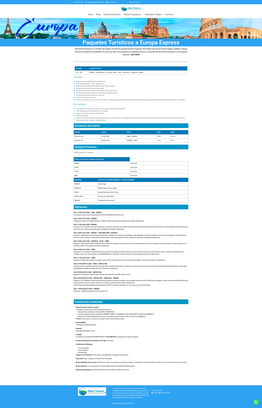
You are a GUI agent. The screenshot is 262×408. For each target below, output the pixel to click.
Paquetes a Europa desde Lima (124, 403)
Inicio (90, 14)
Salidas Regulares (132, 14)
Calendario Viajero (153, 14)
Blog (98, 14)
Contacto (169, 14)
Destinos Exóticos (112, 14)
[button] (132, 14)
